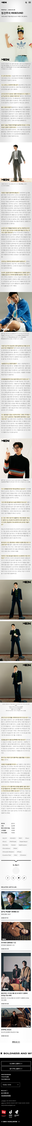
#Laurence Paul (7, 855)
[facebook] (8, 878)
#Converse (23, 855)
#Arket (15, 848)
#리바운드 (13, 838)
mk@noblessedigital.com (8, 1105)
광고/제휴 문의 (5, 1093)
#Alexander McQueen (8, 851)
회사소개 (3, 1090)
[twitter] (13, 878)
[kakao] (19, 878)
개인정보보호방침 (6, 1095)
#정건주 (5, 838)
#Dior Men (5, 845)
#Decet (4, 841)
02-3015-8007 (11, 1100)
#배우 (20, 838)
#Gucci (27, 838)
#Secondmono (6, 848)
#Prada (19, 851)
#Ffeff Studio (13, 841)
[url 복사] (24, 878)
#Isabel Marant (23, 841)
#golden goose (23, 845)
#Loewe (13, 845)
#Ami (15, 855)
